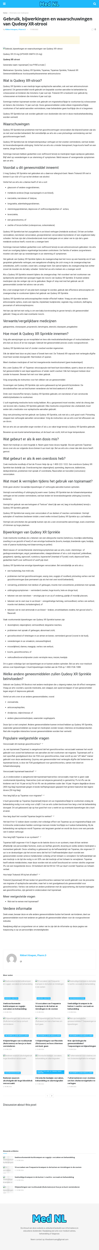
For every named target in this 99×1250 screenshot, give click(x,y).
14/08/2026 (72, 1086)
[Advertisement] (49, 40)
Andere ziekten (11, 998)
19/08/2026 (40, 1049)
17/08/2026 (40, 1084)
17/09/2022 (34, 29)
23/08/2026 (8, 1049)
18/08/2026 (72, 1049)
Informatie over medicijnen (19, 13)
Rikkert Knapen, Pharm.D (15, 29)
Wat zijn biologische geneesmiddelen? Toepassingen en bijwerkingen (82, 1043)
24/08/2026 (72, 1012)
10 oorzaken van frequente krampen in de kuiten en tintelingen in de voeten (48, 1006)
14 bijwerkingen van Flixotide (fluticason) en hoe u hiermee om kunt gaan (49, 1043)
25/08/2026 (8, 1012)
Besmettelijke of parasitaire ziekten (49, 1072)
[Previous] (47, 1096)
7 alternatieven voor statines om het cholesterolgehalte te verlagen (81, 1081)
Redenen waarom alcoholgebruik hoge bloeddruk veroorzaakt (17, 1081)
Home (5, 13)
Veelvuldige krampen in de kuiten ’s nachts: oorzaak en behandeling (81, 1006)
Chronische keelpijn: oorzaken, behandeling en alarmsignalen (49, 1079)
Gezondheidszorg (77, 998)
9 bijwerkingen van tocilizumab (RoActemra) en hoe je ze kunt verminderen (17, 1043)
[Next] (52, 1096)
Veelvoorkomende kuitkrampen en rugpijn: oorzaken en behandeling (15, 1006)
